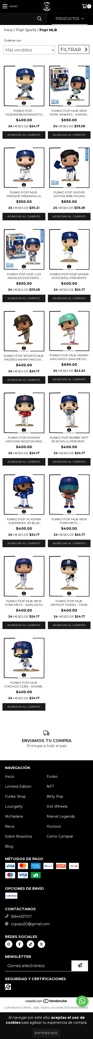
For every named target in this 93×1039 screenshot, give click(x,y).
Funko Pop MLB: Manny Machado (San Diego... (69, 357)
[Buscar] (39, 18)
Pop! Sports (26, 30)
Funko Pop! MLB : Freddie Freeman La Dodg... (24, 194)
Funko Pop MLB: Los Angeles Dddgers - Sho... (24, 276)
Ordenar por (13, 40)
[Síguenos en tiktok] (30, 944)
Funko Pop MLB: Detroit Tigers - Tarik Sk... (69, 603)
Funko (52, 776)
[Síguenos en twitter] (41, 944)
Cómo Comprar (60, 836)
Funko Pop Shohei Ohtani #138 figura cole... (69, 194)
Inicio (8, 30)
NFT (50, 786)
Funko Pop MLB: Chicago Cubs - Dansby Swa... (23, 684)
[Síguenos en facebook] (19, 944)
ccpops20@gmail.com (30, 924)
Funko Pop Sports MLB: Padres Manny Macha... (24, 357)
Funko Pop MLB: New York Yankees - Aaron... (69, 112)
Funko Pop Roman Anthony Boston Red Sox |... (23, 439)
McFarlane (14, 816)
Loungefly (14, 806)
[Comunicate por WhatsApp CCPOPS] (82, 1001)
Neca (9, 826)
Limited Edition (18, 786)
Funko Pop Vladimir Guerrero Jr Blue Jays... (24, 521)
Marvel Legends (61, 816)
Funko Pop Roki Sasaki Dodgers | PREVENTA (69, 276)
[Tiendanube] (46, 1002)
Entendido (46, 1033)
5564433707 (21, 916)
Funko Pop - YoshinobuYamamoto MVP (23, 112)
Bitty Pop (55, 796)
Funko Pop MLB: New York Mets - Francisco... (69, 521)
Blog (9, 846)
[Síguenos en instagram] (8, 944)
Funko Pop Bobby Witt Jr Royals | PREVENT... (69, 439)
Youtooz (54, 826)
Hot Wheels (57, 806)
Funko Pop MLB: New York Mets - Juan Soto (24, 603)
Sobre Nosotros (18, 836)
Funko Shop (15, 796)
